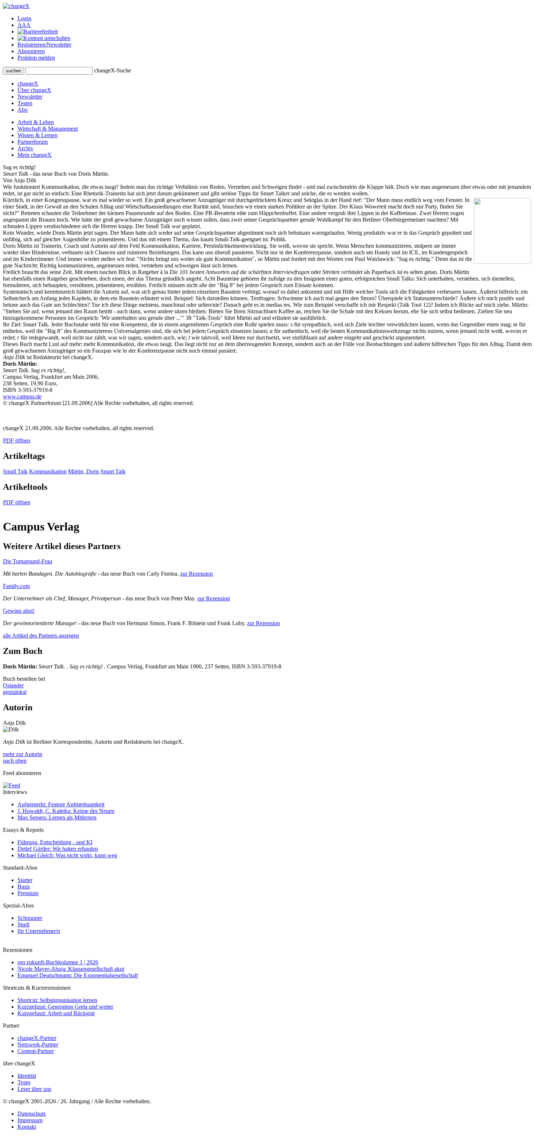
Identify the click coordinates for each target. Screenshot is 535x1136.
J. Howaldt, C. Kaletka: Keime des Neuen (65, 811)
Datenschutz (31, 1114)
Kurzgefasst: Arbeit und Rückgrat (56, 1013)
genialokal (15, 692)
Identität (26, 1076)
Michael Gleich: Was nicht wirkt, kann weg (67, 855)
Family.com (16, 586)
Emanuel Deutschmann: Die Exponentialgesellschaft (77, 975)
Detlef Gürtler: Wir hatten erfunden (57, 849)
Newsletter (29, 97)
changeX (27, 83)
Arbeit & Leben (35, 122)
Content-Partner (35, 1051)
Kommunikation (48, 471)
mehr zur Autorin (22, 754)
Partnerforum (32, 142)
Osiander (13, 685)
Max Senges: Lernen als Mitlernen (56, 817)
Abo (22, 110)
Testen (24, 103)
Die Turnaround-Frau (27, 561)
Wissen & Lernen (37, 135)
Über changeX (34, 90)
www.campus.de (22, 396)
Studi (23, 924)
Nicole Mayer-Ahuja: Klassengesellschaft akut (70, 969)
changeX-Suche (112, 70)
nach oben (15, 761)
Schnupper (29, 918)
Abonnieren (31, 51)
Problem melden (36, 58)
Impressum (30, 1120)
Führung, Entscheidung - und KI (54, 842)
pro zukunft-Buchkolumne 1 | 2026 (57, 962)
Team (23, 1082)
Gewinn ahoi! (19, 611)
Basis (23, 886)
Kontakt (26, 1127)
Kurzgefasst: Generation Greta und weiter (65, 1007)
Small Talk (15, 471)
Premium (27, 893)
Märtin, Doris (83, 471)
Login (24, 18)
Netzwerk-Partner (37, 1044)
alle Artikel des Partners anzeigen (41, 635)
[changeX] (16, 6)
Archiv (25, 148)
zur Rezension (196, 574)
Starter (24, 880)
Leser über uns (34, 1089)
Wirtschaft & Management (47, 129)
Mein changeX (34, 155)
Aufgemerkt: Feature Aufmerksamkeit (60, 804)
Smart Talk (113, 471)
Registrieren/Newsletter (44, 44)
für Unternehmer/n (38, 931)
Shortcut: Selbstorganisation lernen (57, 1000)
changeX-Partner (36, 1038)
